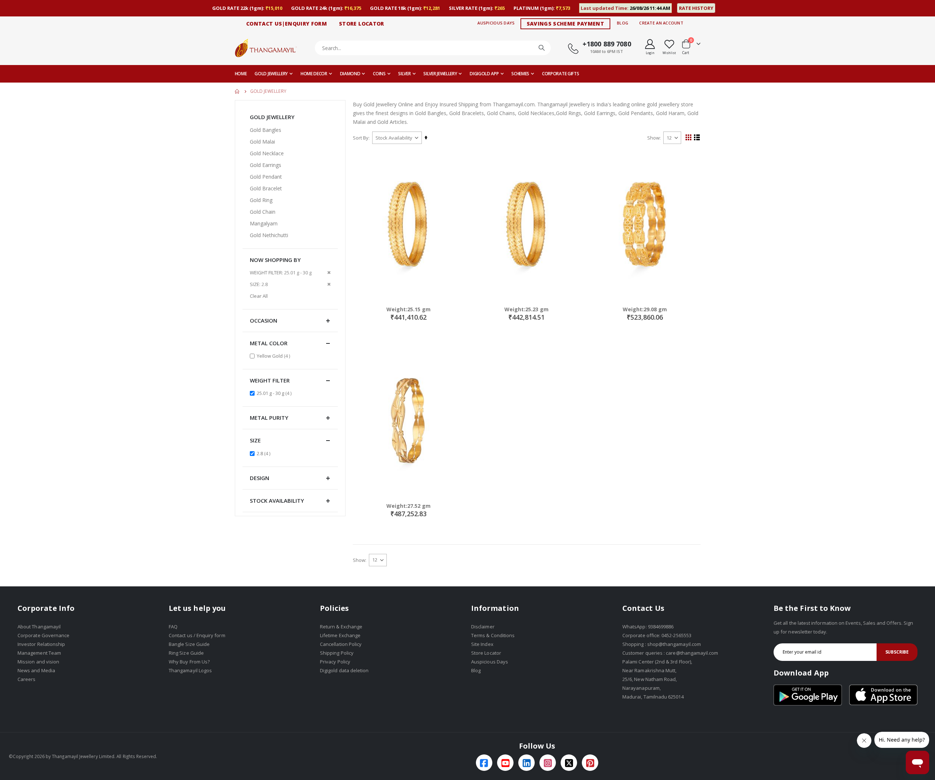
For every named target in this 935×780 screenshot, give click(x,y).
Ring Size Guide (186, 653)
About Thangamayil (39, 626)
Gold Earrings (265, 164)
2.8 (264, 453)
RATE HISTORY (696, 8)
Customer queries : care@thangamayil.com (670, 653)
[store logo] (266, 47)
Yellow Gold (274, 355)
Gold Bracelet (266, 188)
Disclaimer (483, 626)
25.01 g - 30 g (275, 392)
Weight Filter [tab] (270, 380)
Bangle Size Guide (189, 644)
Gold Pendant (266, 176)
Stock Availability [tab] (277, 500)
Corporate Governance (43, 635)
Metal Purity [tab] (269, 417)
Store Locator (486, 653)
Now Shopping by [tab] (275, 259)
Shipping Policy (337, 653)
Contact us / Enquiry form (197, 635)
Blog (622, 23)
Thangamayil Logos (190, 670)
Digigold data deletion (344, 670)
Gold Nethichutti (269, 235)
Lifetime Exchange (340, 635)
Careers (26, 679)
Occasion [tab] (263, 320)
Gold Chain (262, 211)
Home (237, 91)
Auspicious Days (496, 23)
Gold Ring (261, 200)
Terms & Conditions (493, 635)
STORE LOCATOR (361, 23)
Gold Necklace (267, 153)
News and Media (36, 670)
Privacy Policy (335, 661)
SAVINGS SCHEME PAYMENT (565, 23)
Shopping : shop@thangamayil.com (661, 644)
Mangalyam (264, 223)
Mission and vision (38, 661)
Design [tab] (259, 478)
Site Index (482, 644)
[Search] (541, 48)
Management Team (39, 653)
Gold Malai (262, 141)
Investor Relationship (41, 644)
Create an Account (661, 23)
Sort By (361, 137)
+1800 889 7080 (607, 43)
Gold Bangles (265, 129)
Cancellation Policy (341, 644)
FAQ (173, 626)
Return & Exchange (341, 626)
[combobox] (433, 48)
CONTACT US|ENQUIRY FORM (286, 23)
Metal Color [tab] (268, 343)
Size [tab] (255, 440)
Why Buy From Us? (189, 661)
